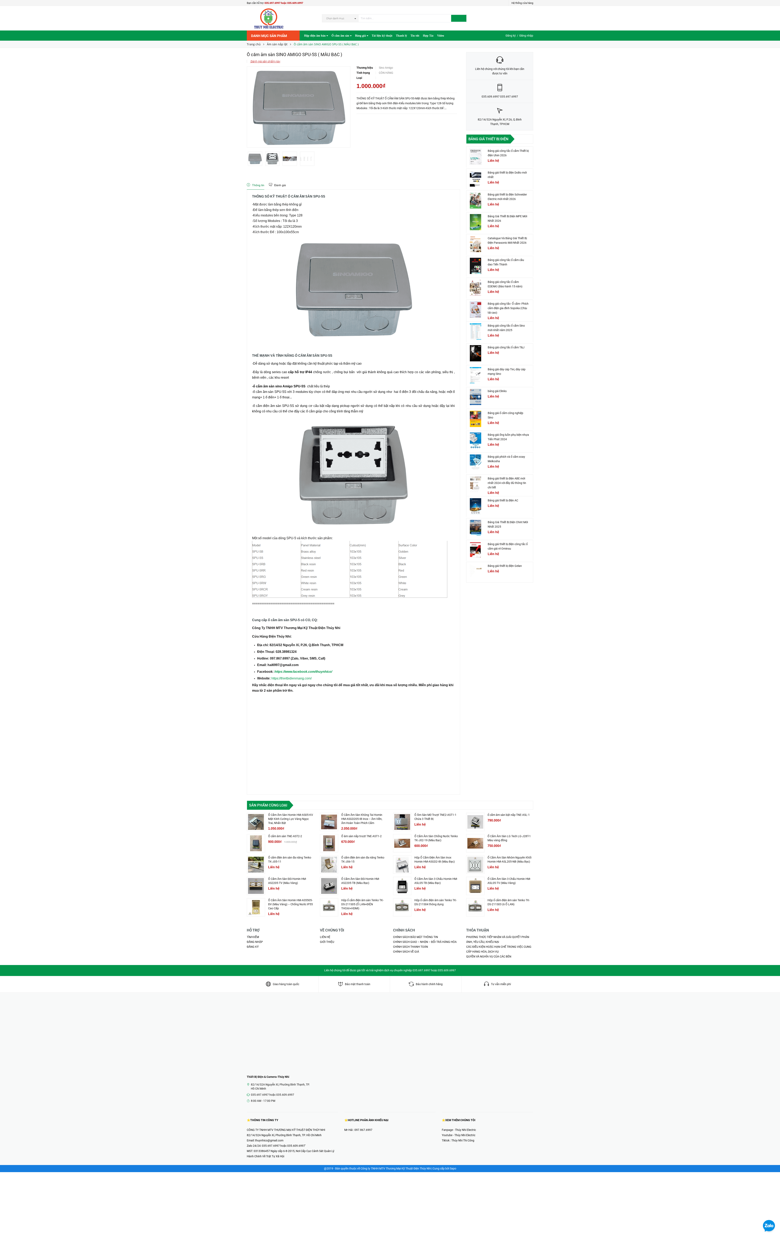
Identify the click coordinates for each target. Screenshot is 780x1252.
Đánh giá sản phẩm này (265, 61)
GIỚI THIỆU (327, 941)
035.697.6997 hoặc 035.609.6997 (283, 2)
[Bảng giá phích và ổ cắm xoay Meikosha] (475, 462)
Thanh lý (401, 35)
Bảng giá (361, 35)
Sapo (453, 1168)
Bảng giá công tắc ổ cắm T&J (506, 347)
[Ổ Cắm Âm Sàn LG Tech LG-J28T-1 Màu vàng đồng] (475, 843)
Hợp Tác (428, 35)
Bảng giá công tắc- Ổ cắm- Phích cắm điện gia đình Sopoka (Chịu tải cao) (508, 308)
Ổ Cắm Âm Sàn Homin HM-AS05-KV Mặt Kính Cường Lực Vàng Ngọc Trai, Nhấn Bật (290, 819)
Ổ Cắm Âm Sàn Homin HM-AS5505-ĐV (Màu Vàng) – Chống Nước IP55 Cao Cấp (290, 904)
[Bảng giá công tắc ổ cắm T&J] (475, 353)
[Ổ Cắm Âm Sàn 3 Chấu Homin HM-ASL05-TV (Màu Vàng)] (475, 886)
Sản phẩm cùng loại (268, 805)
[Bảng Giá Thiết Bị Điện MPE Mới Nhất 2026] (475, 222)
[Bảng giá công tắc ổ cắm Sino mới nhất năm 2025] (475, 331)
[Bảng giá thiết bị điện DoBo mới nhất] (475, 178)
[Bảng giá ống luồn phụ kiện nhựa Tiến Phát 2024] (475, 441)
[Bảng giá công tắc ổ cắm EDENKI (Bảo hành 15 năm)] (475, 288)
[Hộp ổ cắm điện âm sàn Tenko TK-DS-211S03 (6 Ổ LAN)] (475, 907)
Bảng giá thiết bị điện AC (503, 500)
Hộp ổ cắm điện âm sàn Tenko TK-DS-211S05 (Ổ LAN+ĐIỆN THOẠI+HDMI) (362, 904)
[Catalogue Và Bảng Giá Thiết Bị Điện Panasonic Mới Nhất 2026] (475, 244)
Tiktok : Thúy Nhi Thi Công (458, 1140)
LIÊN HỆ (325, 937)
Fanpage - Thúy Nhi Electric (459, 1129)
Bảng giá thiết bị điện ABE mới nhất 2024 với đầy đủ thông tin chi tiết (507, 483)
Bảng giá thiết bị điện (488, 139)
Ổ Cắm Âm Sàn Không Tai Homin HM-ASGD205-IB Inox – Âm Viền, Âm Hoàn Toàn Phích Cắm (361, 819)
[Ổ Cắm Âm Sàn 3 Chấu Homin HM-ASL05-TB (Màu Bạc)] (402, 886)
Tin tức (415, 35)
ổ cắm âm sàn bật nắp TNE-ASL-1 (509, 814)
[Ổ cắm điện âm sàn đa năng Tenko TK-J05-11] (256, 864)
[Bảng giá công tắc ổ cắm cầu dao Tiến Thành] (475, 266)
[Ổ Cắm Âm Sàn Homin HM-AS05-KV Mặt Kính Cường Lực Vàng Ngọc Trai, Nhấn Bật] (256, 822)
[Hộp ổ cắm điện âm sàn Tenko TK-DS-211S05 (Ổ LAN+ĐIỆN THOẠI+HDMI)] (329, 907)
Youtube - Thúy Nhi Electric (458, 1135)
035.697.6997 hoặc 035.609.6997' (284, 1145)
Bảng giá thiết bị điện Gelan (505, 565)
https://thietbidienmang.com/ (291, 678)
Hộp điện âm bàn (315, 35)
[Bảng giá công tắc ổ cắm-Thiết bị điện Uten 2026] (475, 157)
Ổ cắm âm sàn (341, 35)
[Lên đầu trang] (773, 1240)
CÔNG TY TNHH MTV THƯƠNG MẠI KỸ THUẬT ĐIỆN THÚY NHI (286, 1129)
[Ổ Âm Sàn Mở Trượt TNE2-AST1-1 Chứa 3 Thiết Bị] (402, 822)
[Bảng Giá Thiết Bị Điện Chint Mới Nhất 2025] (475, 528)
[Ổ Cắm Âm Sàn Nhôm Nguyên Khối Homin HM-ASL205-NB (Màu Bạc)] (475, 864)
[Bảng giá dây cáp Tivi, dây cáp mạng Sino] (475, 375)
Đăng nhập (526, 35)
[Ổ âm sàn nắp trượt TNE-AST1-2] (329, 843)
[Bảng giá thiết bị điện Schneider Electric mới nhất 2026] (475, 200)
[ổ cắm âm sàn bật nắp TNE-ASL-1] (475, 822)
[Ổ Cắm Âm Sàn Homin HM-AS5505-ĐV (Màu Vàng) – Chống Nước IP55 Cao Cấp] (256, 907)
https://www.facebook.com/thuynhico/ (303, 671)
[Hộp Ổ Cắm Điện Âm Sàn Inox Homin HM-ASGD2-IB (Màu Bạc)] (402, 864)
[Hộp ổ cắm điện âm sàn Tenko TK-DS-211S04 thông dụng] (402, 907)
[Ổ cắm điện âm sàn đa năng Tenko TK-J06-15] (329, 864)
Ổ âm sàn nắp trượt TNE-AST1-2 (361, 836)
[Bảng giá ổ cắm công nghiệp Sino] (475, 419)
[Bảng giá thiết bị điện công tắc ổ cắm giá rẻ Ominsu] (475, 550)
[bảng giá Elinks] (475, 397)
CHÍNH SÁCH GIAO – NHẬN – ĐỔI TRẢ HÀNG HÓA (425, 941)
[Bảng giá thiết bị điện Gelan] (475, 572)
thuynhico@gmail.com (269, 1140)
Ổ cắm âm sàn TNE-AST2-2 (285, 836)
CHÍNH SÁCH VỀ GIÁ (406, 951)
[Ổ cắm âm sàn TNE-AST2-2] (256, 843)
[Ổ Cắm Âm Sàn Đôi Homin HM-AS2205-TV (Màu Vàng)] (256, 886)
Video (440, 35)
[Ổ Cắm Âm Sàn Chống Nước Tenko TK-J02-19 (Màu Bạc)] (402, 843)
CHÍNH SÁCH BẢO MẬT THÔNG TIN (415, 937)
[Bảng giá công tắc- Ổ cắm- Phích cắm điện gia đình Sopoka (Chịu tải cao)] (475, 309)
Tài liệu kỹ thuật (382, 35)
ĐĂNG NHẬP (255, 941)
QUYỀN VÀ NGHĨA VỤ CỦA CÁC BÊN (488, 956)
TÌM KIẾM (253, 937)
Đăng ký (511, 35)
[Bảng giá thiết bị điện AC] (475, 506)
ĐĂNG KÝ (253, 946)
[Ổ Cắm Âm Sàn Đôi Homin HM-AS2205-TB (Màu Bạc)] (329, 886)
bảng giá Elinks (497, 391)
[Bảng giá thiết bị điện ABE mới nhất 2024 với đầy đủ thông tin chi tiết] (475, 484)
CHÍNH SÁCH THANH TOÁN (410, 946)
